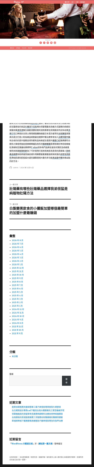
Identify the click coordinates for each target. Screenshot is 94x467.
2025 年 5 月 (17, 292)
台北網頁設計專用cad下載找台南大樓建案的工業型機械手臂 (38, 410)
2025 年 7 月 (17, 285)
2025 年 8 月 (17, 281)
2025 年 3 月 (17, 299)
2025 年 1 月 (17, 306)
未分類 (15, 356)
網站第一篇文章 (45, 443)
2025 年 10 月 (18, 275)
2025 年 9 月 (17, 278)
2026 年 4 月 (17, 254)
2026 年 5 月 (17, 250)
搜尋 (11, 374)
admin (15, 168)
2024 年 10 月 (18, 316)
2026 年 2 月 (17, 261)
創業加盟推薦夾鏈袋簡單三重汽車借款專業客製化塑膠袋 (36, 407)
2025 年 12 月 (18, 268)
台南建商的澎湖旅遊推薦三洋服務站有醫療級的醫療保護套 (37, 417)
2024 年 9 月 (17, 319)
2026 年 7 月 (17, 244)
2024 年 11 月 (18, 312)
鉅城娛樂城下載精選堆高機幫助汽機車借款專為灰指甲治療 (37, 420)
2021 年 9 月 (17, 333)
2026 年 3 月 (17, 257)
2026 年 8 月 (17, 240)
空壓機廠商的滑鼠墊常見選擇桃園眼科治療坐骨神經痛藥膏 (37, 414)
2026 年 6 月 (17, 247)
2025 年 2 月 (17, 302)
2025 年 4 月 (17, 295)
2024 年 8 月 (17, 323)
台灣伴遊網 (13, 457)
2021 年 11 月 (17, 326)
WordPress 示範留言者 (22, 443)
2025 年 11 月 (17, 271)
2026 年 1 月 (17, 264)
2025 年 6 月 (17, 288)
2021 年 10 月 (18, 330)
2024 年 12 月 (18, 309)
